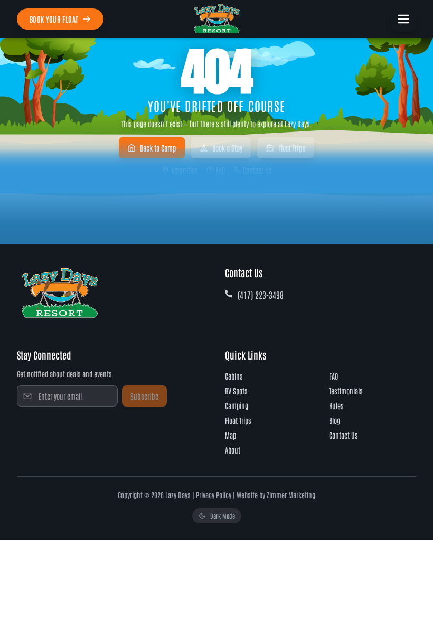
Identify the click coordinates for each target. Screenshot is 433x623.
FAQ (220, 170)
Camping (236, 405)
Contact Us (257, 170)
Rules (336, 405)
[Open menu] (403, 19)
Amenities (184, 170)
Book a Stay (227, 148)
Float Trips (292, 148)
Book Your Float (54, 19)
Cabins (234, 376)
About (232, 450)
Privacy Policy (213, 494)
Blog (334, 420)
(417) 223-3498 (261, 294)
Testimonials (346, 390)
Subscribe (144, 396)
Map (230, 435)
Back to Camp (158, 148)
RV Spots (236, 390)
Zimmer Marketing (291, 494)
